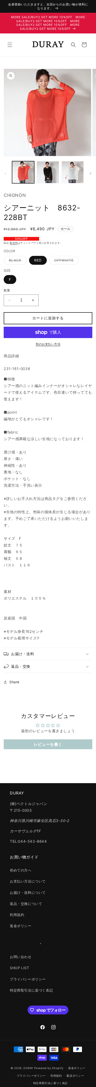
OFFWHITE (65, 261)
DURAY (28, 1068)
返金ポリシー (21, 926)
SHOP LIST (19, 968)
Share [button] (14, 682)
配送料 (14, 242)
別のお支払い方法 (48, 344)
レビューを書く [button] (48, 744)
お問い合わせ (21, 957)
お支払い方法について (28, 881)
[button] (9, 44)
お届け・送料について (28, 892)
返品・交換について (26, 903)
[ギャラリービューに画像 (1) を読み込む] (23, 172)
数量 (7, 290)
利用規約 (17, 915)
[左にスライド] (5, 173)
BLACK (17, 261)
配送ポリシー (75, 1075)
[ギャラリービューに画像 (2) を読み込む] (48, 172)
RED (38, 260)
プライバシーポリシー (28, 979)
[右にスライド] (90, 173)
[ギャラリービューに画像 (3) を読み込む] (73, 172)
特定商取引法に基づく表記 (31, 990)
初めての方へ (21, 870)
